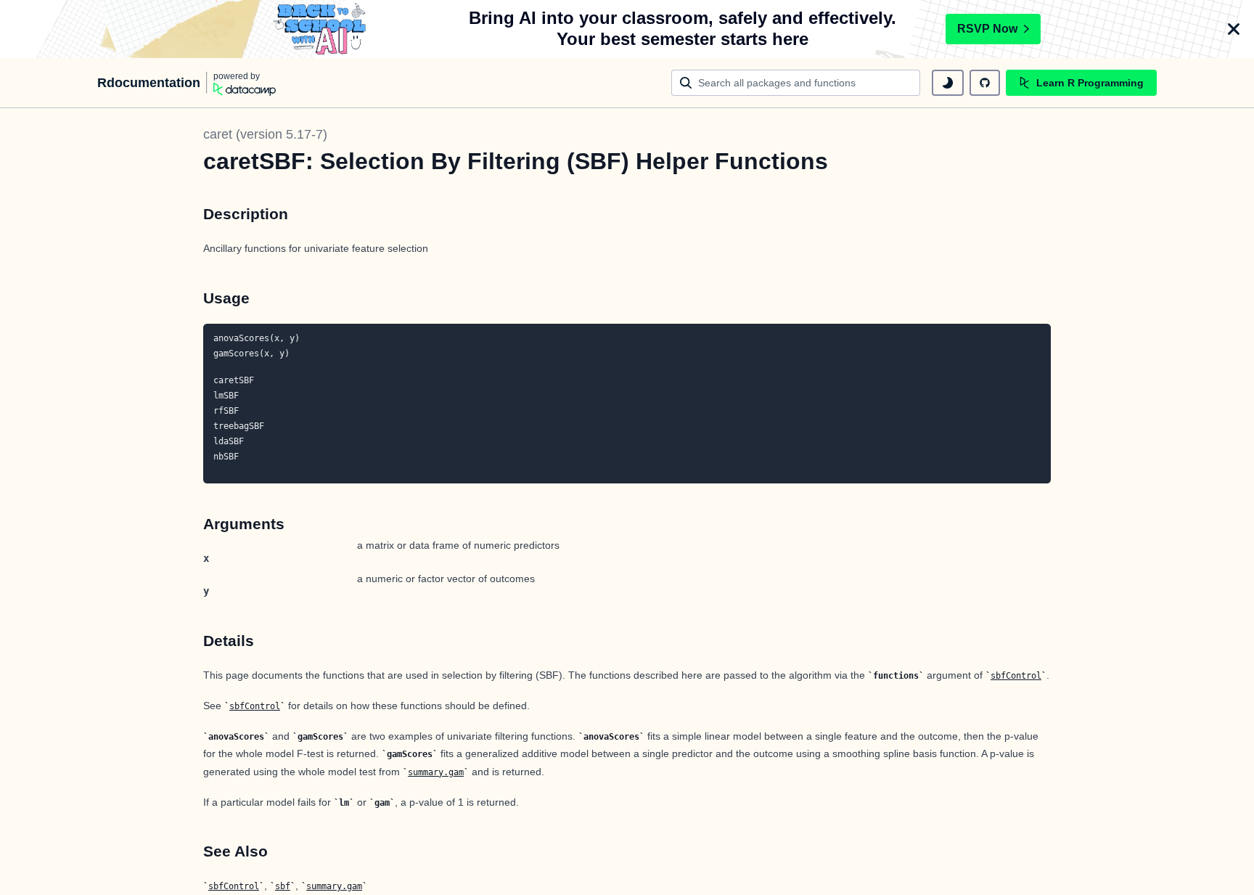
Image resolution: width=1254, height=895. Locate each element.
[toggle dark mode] (948, 83)
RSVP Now (987, 29)
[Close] (1233, 29)
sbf (282, 886)
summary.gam (436, 772)
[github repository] (985, 83)
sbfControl (1016, 676)
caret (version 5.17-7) (265, 134)
